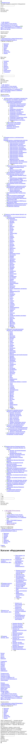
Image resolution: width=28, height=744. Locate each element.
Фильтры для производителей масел (18, 636)
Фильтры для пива (17, 642)
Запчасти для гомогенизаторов (19, 609)
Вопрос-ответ (4, 688)
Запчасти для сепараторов (18, 606)
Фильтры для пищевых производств (18, 644)
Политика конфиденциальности (9, 678)
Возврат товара (4, 691)
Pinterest (6, 53)
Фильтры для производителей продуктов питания (19, 630)
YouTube (6, 46)
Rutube (5, 48)
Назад (9, 512)
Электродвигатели (19, 616)
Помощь (3, 683)
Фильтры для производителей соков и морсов (18, 640)
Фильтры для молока (17, 624)
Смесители (18, 597)
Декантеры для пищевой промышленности (19, 565)
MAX (5, 49)
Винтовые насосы (20, 576)
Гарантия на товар (5, 676)
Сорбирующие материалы (19, 649)
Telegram (6, 45)
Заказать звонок (11, 524)
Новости (3, 662)
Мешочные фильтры (17, 633)
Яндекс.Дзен (7, 52)
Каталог (3, 653)
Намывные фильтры (17, 647)
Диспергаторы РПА (21, 584)
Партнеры (3, 669)
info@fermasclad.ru (6, 38)
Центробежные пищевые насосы (20, 578)
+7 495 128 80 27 (5, 22)
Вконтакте (6, 43)
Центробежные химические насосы (21, 582)
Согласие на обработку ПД (7, 677)
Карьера (3, 666)
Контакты (3, 668)
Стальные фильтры (17, 626)
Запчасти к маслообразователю (20, 614)
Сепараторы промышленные (19, 560)
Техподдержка (4, 680)
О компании (4, 661)
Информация (4, 670)
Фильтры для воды (17, 634)
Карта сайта (4, 689)
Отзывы (3, 665)
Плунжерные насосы (21, 580)
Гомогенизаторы (20, 574)
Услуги (2, 656)
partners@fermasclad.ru (17, 38)
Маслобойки (18, 562)
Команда (3, 664)
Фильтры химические (18, 646)
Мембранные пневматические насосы (20, 595)
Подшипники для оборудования (19, 618)
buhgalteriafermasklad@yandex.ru (9, 40)
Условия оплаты (5, 673)
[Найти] (2, 7)
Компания (3, 658)
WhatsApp (6, 50)
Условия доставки (5, 674)
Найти (2, 737)
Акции (2, 654)
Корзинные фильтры (17, 627)
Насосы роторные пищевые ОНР (20, 586)
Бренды (2, 657)
